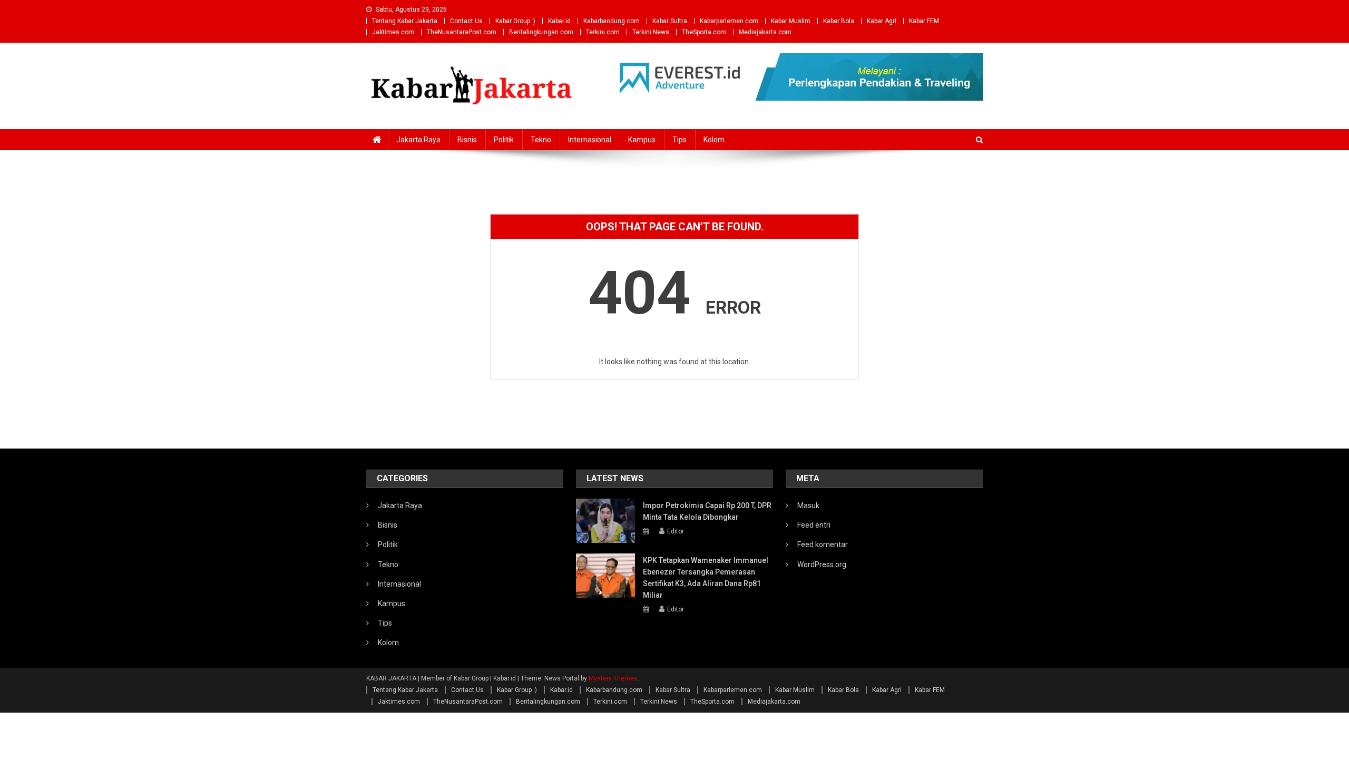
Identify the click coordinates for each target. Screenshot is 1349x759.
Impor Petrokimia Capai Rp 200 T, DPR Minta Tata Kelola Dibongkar (707, 511)
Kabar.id (559, 21)
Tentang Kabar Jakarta (404, 21)
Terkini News (650, 32)
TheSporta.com (704, 32)
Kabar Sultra (669, 21)
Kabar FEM (924, 21)
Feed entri (813, 525)
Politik (504, 139)
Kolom (714, 139)
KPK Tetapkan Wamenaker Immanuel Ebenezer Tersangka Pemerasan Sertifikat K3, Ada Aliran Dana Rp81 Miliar (705, 577)
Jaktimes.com (393, 32)
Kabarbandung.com (611, 21)
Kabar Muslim (790, 21)
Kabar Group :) (515, 21)
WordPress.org (821, 564)
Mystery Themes (613, 678)
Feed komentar (822, 544)
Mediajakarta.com (765, 32)
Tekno (541, 139)
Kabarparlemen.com (729, 21)
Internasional (589, 139)
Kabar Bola (838, 21)
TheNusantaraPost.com (461, 32)
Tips (679, 139)
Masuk (808, 505)
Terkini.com (603, 32)
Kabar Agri (881, 21)
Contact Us (466, 21)
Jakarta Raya (418, 139)
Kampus (642, 139)
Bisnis (467, 139)
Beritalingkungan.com (541, 32)
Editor (675, 531)
